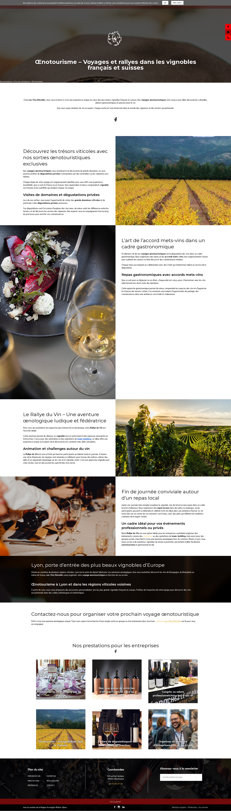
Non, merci (177, 3)
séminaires (147, 536)
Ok (165, 3)
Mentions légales (179, 807)
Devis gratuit (115, 801)
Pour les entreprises (22, 81)
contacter (168, 621)
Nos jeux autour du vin (117, 691)
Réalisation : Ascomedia (198, 807)
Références (33, 785)
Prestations (33, 780)
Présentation (34, 776)
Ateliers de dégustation (117, 743)
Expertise (51, 776)
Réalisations (53, 780)
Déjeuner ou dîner (60, 693)
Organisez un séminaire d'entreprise (173, 743)
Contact (51, 785)
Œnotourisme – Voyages (60, 743)
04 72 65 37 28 (116, 783)
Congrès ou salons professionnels (173, 695)
